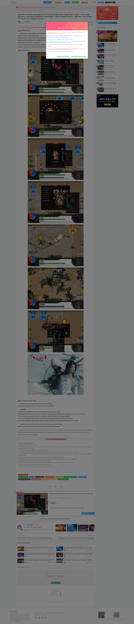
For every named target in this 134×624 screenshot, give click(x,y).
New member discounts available (78, 56)
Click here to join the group (63, 56)
